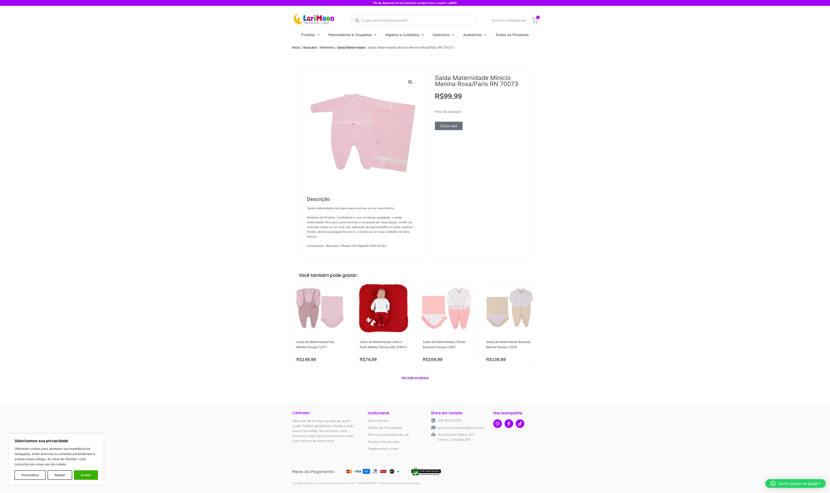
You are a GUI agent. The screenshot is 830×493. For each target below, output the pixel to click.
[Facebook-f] (508, 423)
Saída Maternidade (351, 47)
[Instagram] (497, 423)
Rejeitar (60, 475)
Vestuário (441, 34)
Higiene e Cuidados (402, 34)
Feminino (327, 47)
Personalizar (30, 475)
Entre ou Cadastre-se (509, 20)
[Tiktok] (520, 423)
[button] (410, 82)
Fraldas (308, 34)
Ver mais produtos (415, 378)
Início (296, 47)
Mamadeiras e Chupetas (350, 34)
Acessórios (472, 34)
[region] (56, 459)
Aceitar (86, 475)
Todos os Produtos (512, 34)
